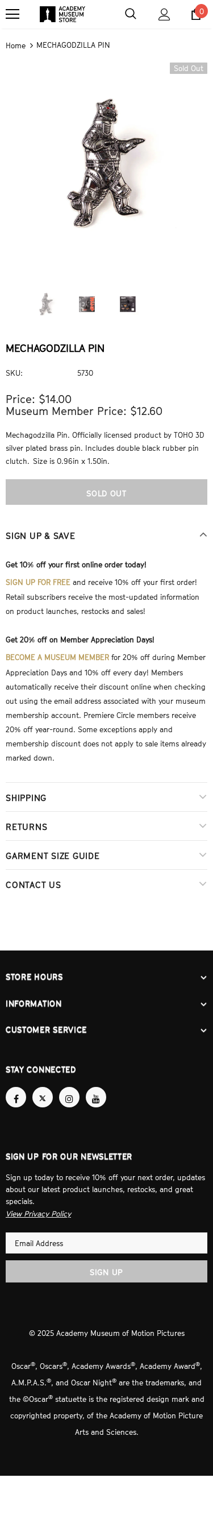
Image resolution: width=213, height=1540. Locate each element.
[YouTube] (96, 1087)
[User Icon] (164, 14)
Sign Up (106, 1260)
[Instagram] (69, 1087)
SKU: (14, 371)
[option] (106, 162)
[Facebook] (16, 1087)
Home (16, 44)
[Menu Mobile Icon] (12, 14)
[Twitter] (42, 1087)
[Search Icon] (130, 14)
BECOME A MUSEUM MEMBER (57, 652)
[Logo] (62, 14)
